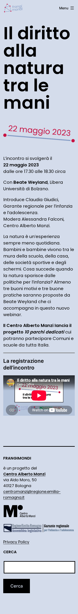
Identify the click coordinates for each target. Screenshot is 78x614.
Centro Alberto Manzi (24, 474)
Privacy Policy (16, 542)
